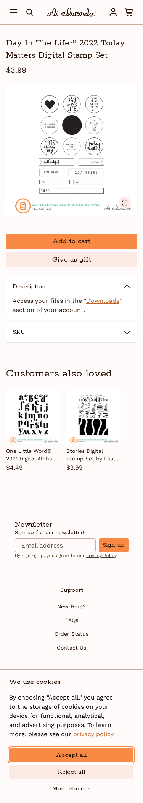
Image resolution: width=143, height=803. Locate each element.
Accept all (71, 755)
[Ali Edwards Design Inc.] (71, 12)
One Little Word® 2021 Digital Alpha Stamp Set (29, 455)
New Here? (71, 606)
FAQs (71, 620)
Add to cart (71, 241)
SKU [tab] (19, 332)
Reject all (71, 772)
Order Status (71, 634)
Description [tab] (29, 287)
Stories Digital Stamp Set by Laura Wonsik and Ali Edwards (92, 455)
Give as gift (71, 259)
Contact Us (71, 648)
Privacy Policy (101, 555)
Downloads (102, 300)
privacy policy (93, 734)
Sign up (114, 545)
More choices (71, 789)
